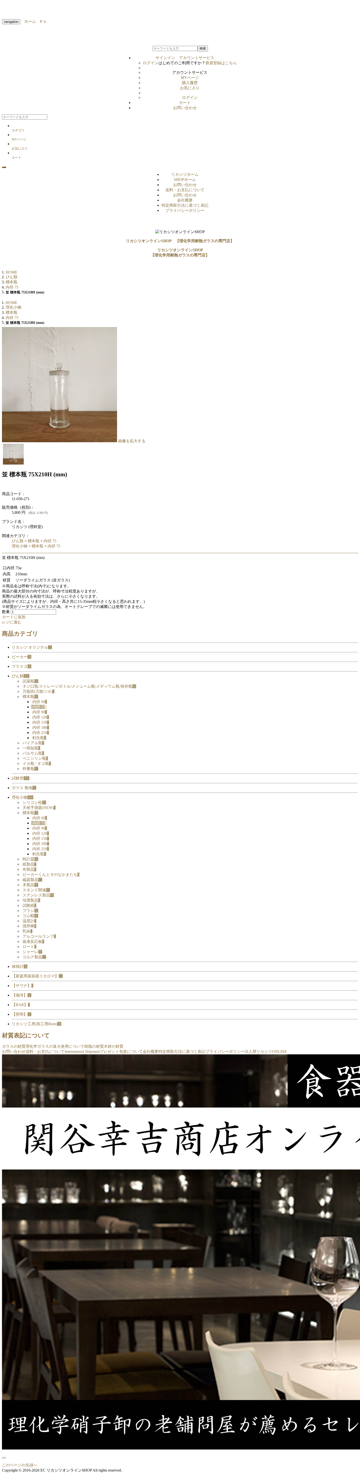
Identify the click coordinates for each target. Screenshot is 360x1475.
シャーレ (32, 952)
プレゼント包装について (121, 1051)
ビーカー (21, 657)
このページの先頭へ (19, 1465)
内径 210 (40, 733)
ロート (29, 947)
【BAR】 (21, 1005)
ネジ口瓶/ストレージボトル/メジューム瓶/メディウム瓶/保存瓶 (79, 686)
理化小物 (19, 546)
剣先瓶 (39, 738)
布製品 (29, 869)
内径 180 (40, 727)
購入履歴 (190, 83)
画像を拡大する (131, 441)
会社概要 (185, 200)
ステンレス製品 (38, 895)
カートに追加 (13, 617)
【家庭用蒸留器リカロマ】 (37, 976)
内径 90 (39, 712)
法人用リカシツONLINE (266, 1051)
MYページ (190, 78)
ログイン (150, 63)
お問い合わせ (185, 108)
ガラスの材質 (13, 1046)
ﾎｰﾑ (41, 21)
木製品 (30, 885)
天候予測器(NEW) (39, 808)
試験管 (20, 778)
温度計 (29, 921)
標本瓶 (33, 541)
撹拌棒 (29, 926)
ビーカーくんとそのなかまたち (51, 874)
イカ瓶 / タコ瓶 (37, 763)
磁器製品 (32, 880)
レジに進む (12, 622)
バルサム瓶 (33, 753)
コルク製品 (34, 957)
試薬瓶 (30, 681)
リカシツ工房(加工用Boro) (36, 1024)
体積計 (19, 966)
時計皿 (30, 859)
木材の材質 (113, 1046)
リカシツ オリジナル (32, 647)
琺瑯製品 (31, 900)
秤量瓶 (30, 769)
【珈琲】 (21, 995)
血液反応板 (33, 941)
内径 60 (39, 702)
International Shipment (82, 1051)
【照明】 (21, 1014)
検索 (203, 48)
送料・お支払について (184, 190)
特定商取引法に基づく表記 (184, 205)
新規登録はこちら (221, 63)
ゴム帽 (30, 916)
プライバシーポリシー (184, 210)
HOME (11, 272)
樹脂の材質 (94, 1046)
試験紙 (29, 905)
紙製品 (29, 864)
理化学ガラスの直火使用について (54, 1046)
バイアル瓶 (33, 743)
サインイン (185, 58)
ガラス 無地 (24, 788)
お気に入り (190, 88)
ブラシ (30, 910)
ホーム (28, 21)
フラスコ (21, 666)
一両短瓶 (31, 748)
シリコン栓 (34, 802)
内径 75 (50, 541)
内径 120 (40, 717)
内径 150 (40, 722)
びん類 (18, 541)
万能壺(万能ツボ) (38, 691)
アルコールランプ (39, 936)
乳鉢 (27, 931)
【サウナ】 (22, 985)
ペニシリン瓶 (35, 758)
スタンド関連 (36, 890)
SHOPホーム (185, 179)
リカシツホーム (185, 174)
